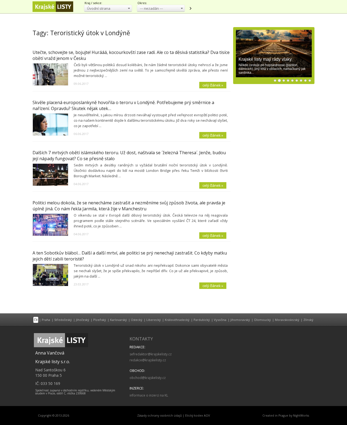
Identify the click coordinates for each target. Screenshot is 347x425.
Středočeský (63, 320)
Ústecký (136, 320)
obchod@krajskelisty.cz (148, 377)
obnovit (190, 8)
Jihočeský (82, 320)
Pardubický (202, 320)
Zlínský (308, 320)
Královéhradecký (177, 320)
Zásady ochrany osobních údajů (159, 415)
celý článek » (213, 85)
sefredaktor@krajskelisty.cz (151, 354)
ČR (36, 320)
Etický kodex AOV (197, 415)
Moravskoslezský (287, 320)
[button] (108, 8)
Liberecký (153, 320)
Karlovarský (118, 320)
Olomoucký (262, 320)
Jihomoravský (240, 320)
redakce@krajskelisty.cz (148, 360)
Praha (46, 320)
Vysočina (220, 320)
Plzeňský (99, 320)
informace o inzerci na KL (149, 395)
